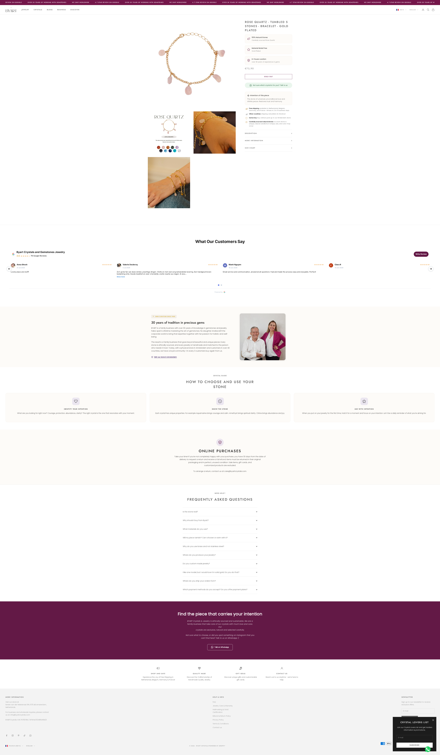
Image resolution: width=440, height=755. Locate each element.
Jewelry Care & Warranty (223, 706)
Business (61, 10)
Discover (75, 10)
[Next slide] (430, 268)
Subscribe (414, 745)
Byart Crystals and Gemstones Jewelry (40, 252)
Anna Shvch (22, 264)
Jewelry (25, 10)
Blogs (50, 10)
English (413, 10)
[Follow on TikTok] (24, 735)
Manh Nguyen (235, 264)
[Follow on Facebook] (7, 735)
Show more (121, 277)
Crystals (38, 10)
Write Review (421, 254)
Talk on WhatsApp (221, 647)
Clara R (338, 264)
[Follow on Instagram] (12, 735)
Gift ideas (241, 674)
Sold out (268, 76)
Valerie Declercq (130, 264)
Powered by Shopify (217, 746)
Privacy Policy (218, 720)
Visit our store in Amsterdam (165, 357)
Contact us (281, 674)
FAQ (214, 702)
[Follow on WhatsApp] (30, 735)
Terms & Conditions (221, 724)
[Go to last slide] (9, 268)
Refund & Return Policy (222, 716)
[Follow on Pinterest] (18, 735)
